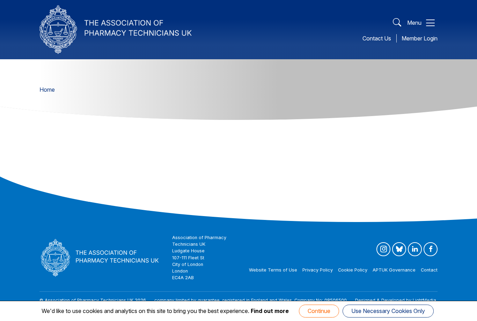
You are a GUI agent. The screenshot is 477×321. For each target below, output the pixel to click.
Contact (429, 270)
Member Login (420, 38)
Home (47, 89)
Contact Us (376, 38)
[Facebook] (431, 249)
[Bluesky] (399, 249)
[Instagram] (383, 249)
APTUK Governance (394, 270)
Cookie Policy (352, 270)
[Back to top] (464, 314)
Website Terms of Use (273, 270)
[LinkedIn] (415, 249)
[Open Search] (397, 23)
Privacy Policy (317, 270)
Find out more (270, 310)
